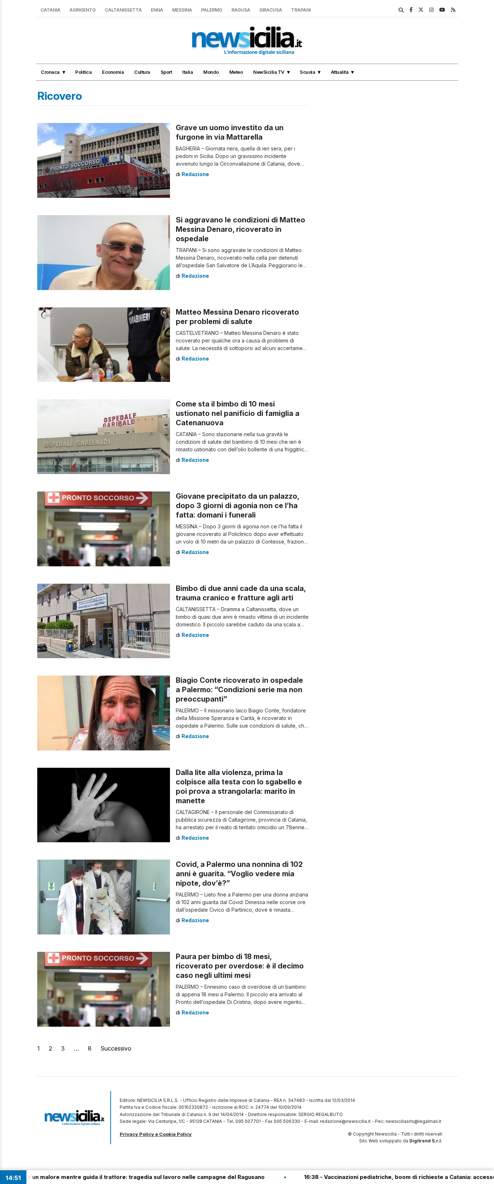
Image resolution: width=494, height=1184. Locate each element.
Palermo (211, 10)
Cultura (142, 72)
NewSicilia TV (268, 72)
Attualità (340, 72)
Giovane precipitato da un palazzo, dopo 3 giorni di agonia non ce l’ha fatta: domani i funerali (237, 505)
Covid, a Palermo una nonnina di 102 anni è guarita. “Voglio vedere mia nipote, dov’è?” (239, 873)
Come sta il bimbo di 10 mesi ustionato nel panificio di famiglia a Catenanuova (237, 413)
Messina (182, 10)
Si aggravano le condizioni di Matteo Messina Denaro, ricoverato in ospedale (240, 229)
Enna (157, 10)
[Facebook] (411, 10)
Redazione (195, 174)
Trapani (301, 10)
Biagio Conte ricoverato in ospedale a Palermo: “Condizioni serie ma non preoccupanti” (239, 689)
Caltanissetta (123, 10)
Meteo (236, 72)
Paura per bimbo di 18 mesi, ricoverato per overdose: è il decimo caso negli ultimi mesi (240, 966)
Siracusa (270, 10)
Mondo (211, 72)
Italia (187, 72)
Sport (166, 72)
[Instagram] (431, 10)
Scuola (307, 72)
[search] (401, 10)
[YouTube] (442, 10)
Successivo (116, 1048)
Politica (83, 72)
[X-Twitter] (420, 10)
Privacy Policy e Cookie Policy (156, 1134)
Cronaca (50, 72)
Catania (50, 10)
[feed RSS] (453, 10)
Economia (113, 72)
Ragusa (240, 10)
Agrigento (82, 10)
